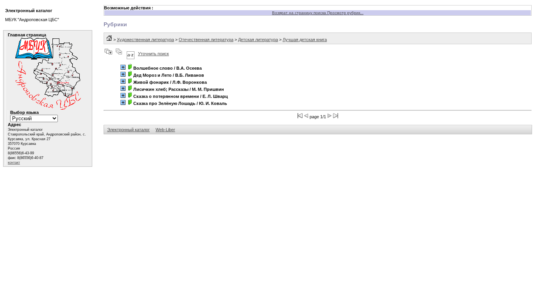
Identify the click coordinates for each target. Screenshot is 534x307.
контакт (14, 162)
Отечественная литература (206, 39)
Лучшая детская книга (305, 39)
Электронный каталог (128, 129)
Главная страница (27, 35)
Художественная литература (145, 39)
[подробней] (122, 67)
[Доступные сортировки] (130, 53)
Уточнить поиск (153, 53)
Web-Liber (165, 129)
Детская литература (258, 39)
